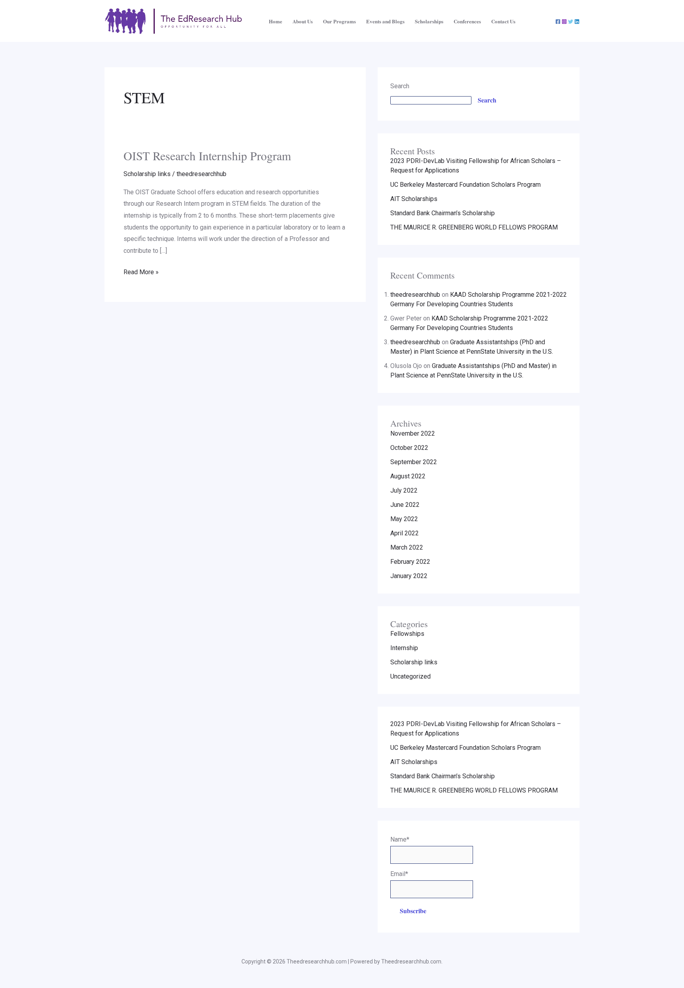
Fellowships (407, 633)
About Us (303, 21)
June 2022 (405, 504)
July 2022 (404, 490)
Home (275, 21)
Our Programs (339, 21)
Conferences (467, 21)
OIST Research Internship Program (207, 155)
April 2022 (404, 533)
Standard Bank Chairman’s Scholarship (442, 213)
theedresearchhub (415, 294)
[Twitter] (570, 21)
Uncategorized (410, 676)
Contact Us (503, 21)
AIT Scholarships (413, 199)
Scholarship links (147, 174)
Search (399, 86)
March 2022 (406, 547)
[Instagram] (564, 21)
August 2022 (408, 476)
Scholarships (429, 21)
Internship (404, 648)
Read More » (141, 271)
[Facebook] (557, 21)
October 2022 (409, 447)
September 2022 (413, 462)
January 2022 (409, 576)
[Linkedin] (577, 21)
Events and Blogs (385, 21)
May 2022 (404, 519)
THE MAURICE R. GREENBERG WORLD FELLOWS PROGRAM (474, 227)
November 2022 (412, 433)
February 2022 (410, 561)
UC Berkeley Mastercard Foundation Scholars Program (465, 184)
